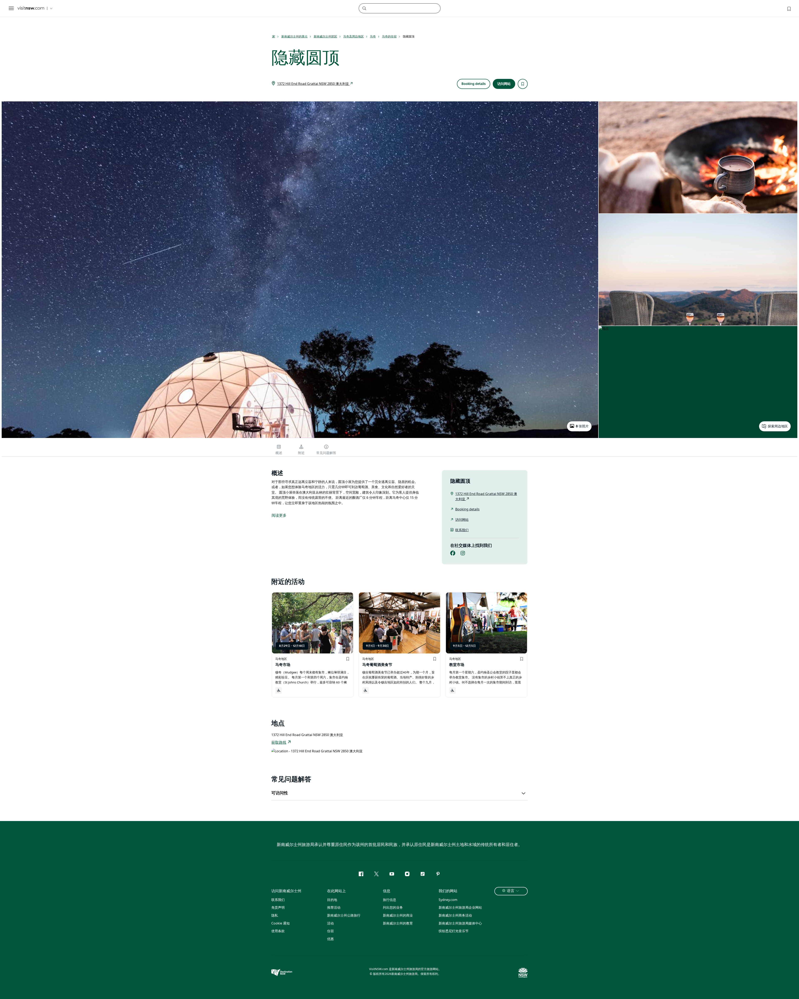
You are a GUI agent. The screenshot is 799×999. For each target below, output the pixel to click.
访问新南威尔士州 (286, 891)
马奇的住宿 (389, 36)
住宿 (330, 931)
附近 (301, 453)
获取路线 (278, 743)
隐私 (274, 915)
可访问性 (279, 793)
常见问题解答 (326, 453)
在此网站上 (336, 891)
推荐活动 (333, 907)
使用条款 (278, 931)
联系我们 (462, 530)
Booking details (474, 84)
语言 (510, 891)
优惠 (330, 939)
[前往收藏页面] (789, 8)
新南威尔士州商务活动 (455, 915)
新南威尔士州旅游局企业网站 (460, 907)
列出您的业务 (393, 907)
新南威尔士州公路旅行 (343, 915)
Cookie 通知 (280, 923)
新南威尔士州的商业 (398, 915)
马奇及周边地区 (353, 36)
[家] (30, 8)
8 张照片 (582, 426)
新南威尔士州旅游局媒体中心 (460, 923)
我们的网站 (448, 891)
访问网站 (504, 84)
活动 (330, 923)
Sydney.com (448, 899)
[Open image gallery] (300, 437)
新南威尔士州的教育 (398, 923)
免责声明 (278, 907)
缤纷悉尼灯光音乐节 (454, 931)
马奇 (373, 36)
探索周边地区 (778, 426)
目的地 (332, 899)
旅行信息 (389, 899)
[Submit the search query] (364, 8)
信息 (386, 891)
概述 (278, 453)
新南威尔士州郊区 (325, 36)
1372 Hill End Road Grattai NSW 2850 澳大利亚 (313, 83)
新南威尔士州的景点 (294, 36)
